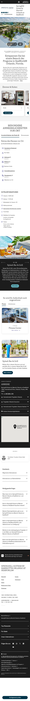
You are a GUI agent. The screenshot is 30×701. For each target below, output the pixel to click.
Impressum (17, 579)
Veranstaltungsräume (9, 170)
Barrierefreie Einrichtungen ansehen (12, 208)
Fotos (2, 579)
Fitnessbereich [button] (8, 175)
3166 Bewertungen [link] (8, 14)
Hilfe (7, 670)
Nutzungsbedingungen (6, 662)
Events (16, 576)
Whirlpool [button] (6, 161)
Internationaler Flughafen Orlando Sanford (15, 406)
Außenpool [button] (7, 157)
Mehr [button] (21, 80)
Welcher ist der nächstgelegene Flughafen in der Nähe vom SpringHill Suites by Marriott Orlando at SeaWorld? (14, 532)
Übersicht (3, 576)
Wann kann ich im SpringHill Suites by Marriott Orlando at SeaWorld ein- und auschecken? (13, 496)
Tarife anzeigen (7, 113)
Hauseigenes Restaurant (10, 148)
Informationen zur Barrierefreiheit (11, 478)
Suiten (2, 582)
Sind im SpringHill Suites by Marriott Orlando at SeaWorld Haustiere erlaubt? (13, 504)
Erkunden (15, 286)
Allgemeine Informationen (9, 473)
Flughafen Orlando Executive (11, 402)
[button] (19, 2)
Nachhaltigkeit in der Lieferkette (19, 668)
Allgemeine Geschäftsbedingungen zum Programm (12, 664)
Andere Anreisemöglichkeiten (11, 411)
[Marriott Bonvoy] (25, 2)
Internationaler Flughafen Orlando (12, 397)
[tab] (10, 135)
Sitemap (3, 670)
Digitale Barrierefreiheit (6, 668)
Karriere (14, 660)
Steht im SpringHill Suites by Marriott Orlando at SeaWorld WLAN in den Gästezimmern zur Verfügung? (12, 522)
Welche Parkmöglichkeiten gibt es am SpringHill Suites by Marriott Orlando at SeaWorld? (13, 513)
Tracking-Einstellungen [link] (6, 660)
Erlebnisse (3, 588)
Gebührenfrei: (10, 600)
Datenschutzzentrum (5, 666)
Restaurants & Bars (6, 585)
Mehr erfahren (15, 330)
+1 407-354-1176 (8, 394)
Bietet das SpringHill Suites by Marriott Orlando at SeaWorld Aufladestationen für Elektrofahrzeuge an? (13, 541)
